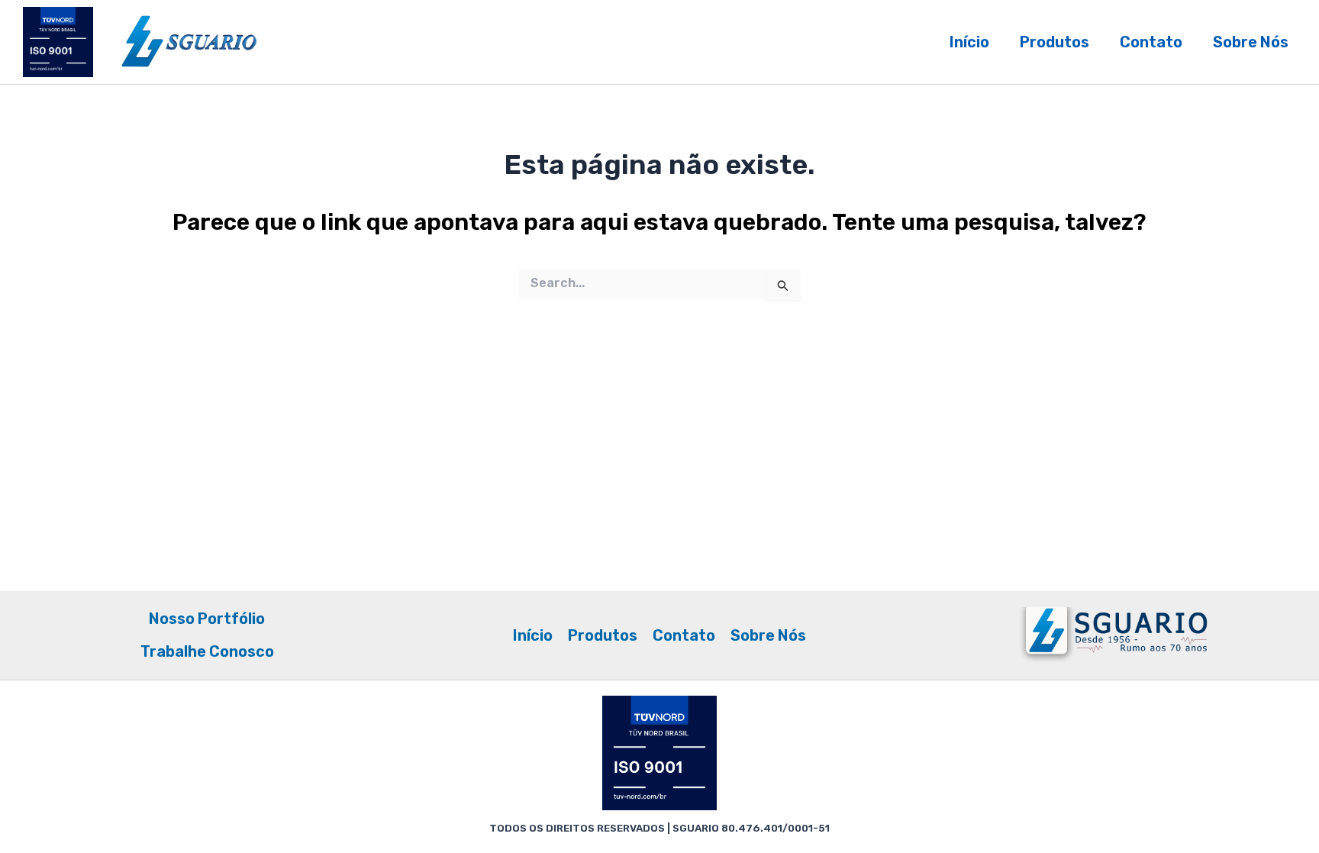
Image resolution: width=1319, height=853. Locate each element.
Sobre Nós (1250, 42)
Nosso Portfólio (207, 618)
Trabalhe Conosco (207, 651)
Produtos (1054, 42)
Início (969, 42)
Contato (1151, 42)
